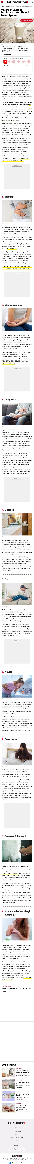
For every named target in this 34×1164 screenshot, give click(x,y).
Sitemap (17, 1134)
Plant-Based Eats (12, 248)
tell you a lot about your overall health (17, 872)
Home (2, 6)
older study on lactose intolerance (14, 780)
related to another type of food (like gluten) (14, 261)
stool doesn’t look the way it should (20, 896)
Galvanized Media (13, 1158)
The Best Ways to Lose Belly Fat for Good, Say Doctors (16, 159)
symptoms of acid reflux (23, 430)
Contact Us (17, 1140)
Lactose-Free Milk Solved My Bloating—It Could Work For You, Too (16, 119)
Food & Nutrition (14, 989)
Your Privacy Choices (18, 1163)
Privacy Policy (17, 1131)
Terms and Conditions (17, 1137)
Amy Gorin (16, 244)
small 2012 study (7, 469)
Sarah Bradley (7, 54)
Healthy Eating (10, 6)
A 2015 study (6, 717)
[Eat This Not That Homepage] (17, 2)
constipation (17, 772)
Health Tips (27, 989)
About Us (17, 1128)
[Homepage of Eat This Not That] (17, 1122)
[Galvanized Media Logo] (17, 1156)
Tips (4, 991)
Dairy (4, 989)
